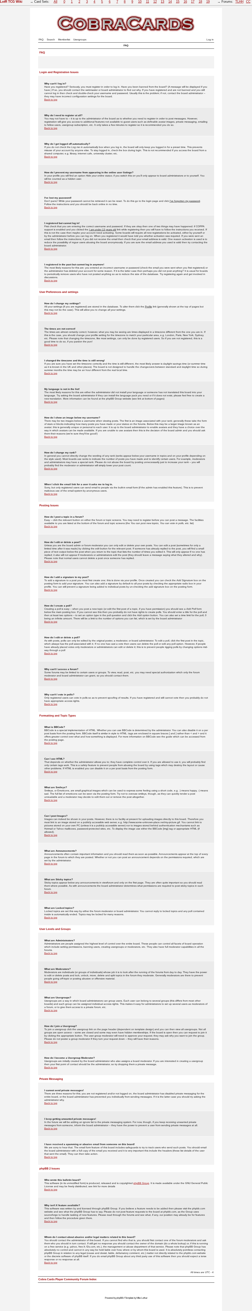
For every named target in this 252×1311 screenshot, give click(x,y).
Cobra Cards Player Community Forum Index (67, 1279)
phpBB (119, 1297)
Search (51, 39)
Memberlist (64, 39)
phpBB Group (141, 1183)
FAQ (41, 39)
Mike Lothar (142, 1297)
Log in (210, 39)
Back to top (50, 99)
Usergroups (79, 39)
